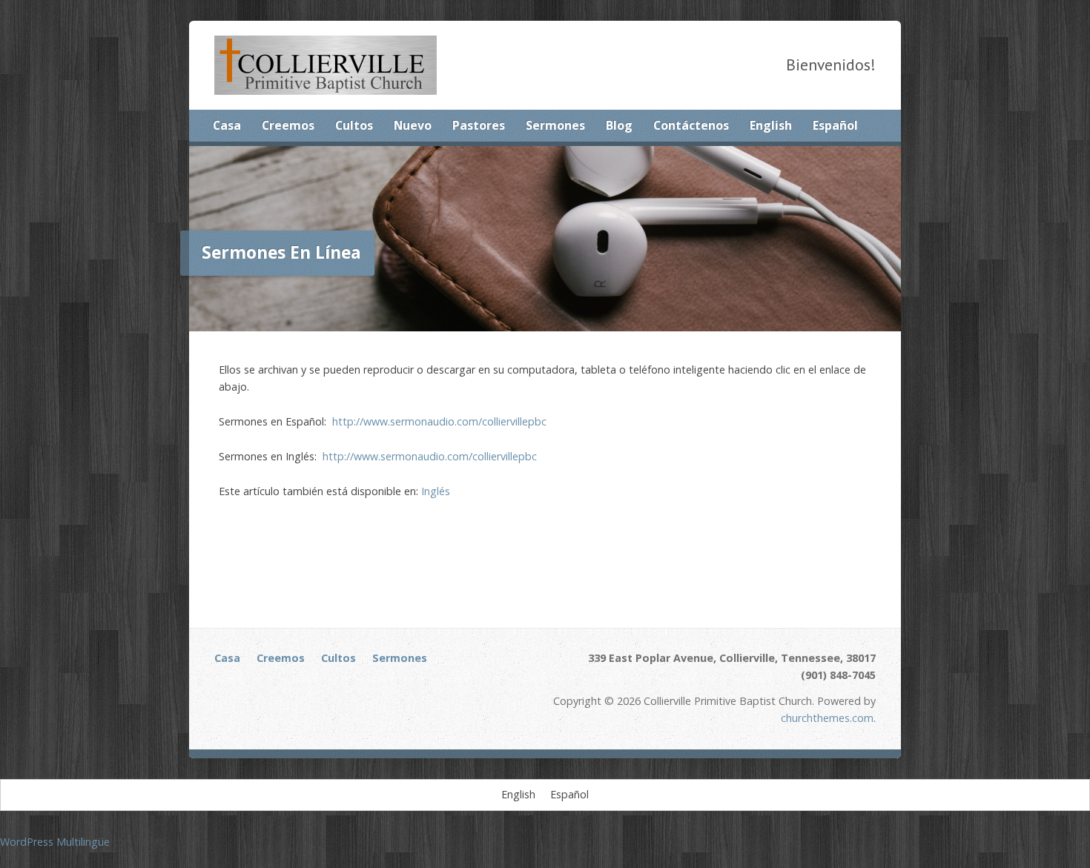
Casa (227, 125)
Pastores (478, 125)
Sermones (555, 125)
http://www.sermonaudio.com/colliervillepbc (439, 421)
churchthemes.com (827, 718)
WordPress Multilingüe (55, 842)
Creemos (288, 125)
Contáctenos (691, 125)
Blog (619, 125)
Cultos (354, 125)
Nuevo (413, 125)
